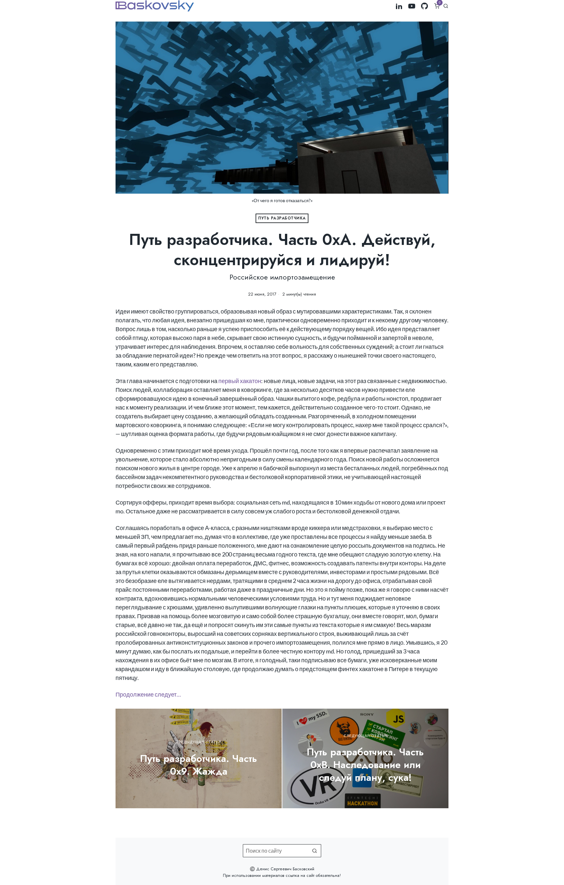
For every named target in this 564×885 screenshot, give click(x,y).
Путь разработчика (282, 218)
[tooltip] (399, 6)
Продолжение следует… (148, 694)
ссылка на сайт (300, 875)
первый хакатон (239, 380)
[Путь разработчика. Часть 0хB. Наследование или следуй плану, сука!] (365, 758)
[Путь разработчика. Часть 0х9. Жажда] (199, 758)
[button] (314, 850)
